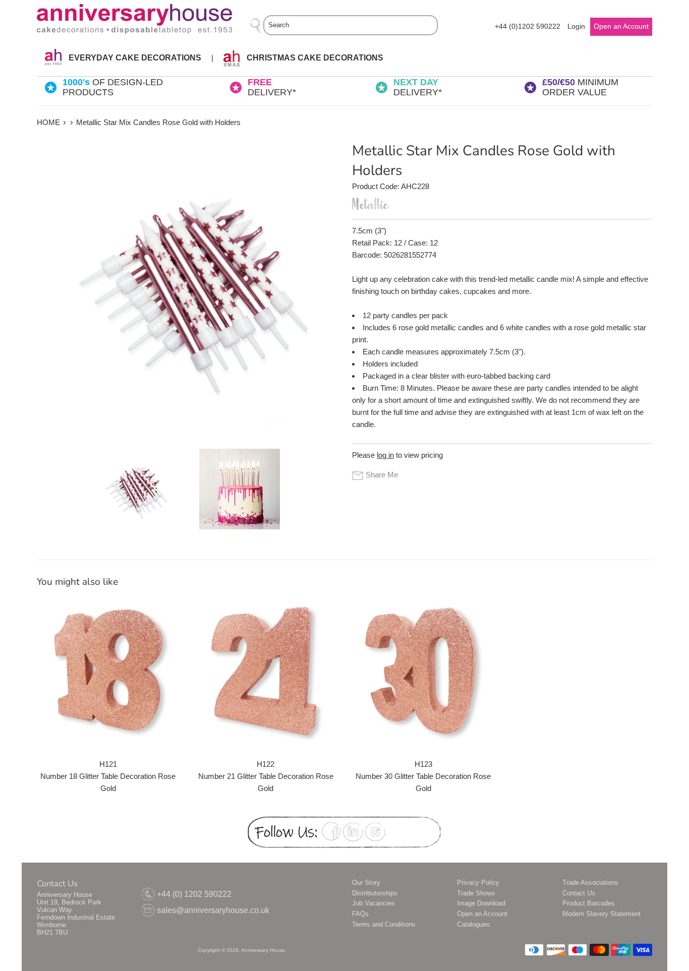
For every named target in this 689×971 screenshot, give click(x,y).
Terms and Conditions (384, 924)
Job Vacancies (373, 903)
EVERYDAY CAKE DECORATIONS (134, 57)
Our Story (366, 882)
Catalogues (473, 924)
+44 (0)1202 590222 (527, 26)
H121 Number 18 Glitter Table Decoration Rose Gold (108, 776)
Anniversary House (263, 950)
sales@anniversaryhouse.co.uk (213, 910)
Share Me (382, 474)
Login (576, 26)
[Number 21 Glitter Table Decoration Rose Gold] (266, 669)
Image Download (481, 903)
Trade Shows (476, 893)
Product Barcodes (588, 903)
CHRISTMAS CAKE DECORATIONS (314, 57)
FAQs (360, 914)
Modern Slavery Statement (601, 914)
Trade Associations (590, 882)
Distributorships (374, 893)
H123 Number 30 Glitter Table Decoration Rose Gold (423, 776)
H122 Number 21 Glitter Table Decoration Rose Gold (265, 776)
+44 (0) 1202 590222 (194, 894)
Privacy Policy (478, 882)
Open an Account (482, 914)
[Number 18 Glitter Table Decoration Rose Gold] (108, 669)
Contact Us (578, 893)
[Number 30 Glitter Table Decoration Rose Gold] (423, 669)
